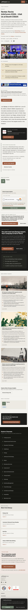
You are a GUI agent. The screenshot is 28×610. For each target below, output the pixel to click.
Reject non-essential (20, 607)
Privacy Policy (4, 604)
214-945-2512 (20, 204)
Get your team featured (9, 163)
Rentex (12, 36)
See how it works (8, 167)
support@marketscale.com (7, 205)
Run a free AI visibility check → (10, 223)
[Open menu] (26, 1)
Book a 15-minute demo (8, 566)
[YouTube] (5, 582)
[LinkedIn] (1, 582)
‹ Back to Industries (4, 6)
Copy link (7, 41)
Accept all (8, 607)
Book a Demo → (3, 580)
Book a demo (23, 223)
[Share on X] (11, 41)
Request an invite (6, 100)
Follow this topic (14, 208)
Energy (3, 9)
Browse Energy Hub (6, 392)
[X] (3, 582)
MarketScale (18, 30)
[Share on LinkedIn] (14, 41)
